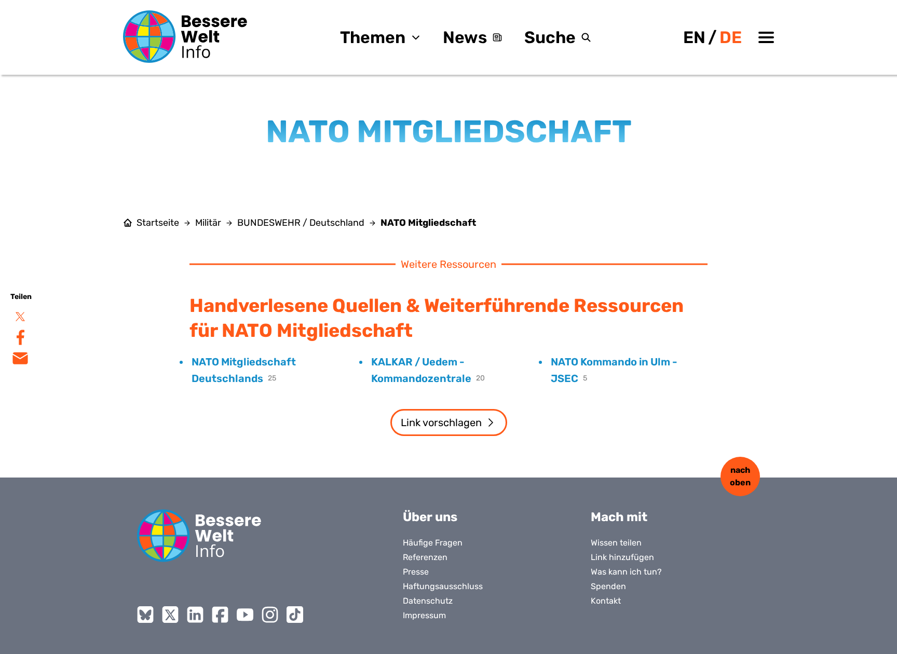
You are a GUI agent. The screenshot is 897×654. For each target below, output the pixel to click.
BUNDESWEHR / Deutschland (300, 222)
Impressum (424, 615)
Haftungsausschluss (443, 586)
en (694, 37)
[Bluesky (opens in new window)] (145, 614)
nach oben (740, 476)
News (465, 37)
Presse (416, 572)
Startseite (158, 222)
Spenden (608, 586)
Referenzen (425, 557)
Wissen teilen (616, 543)
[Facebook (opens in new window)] (220, 614)
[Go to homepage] (199, 536)
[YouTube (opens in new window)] (245, 614)
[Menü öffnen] (766, 37)
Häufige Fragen (433, 543)
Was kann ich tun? (626, 572)
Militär (208, 222)
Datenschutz (428, 601)
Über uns (430, 517)
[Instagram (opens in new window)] (270, 614)
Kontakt (606, 601)
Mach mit (619, 517)
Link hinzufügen (622, 557)
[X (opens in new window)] (170, 614)
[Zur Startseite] (185, 36)
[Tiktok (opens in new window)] (295, 614)
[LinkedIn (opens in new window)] (195, 614)
